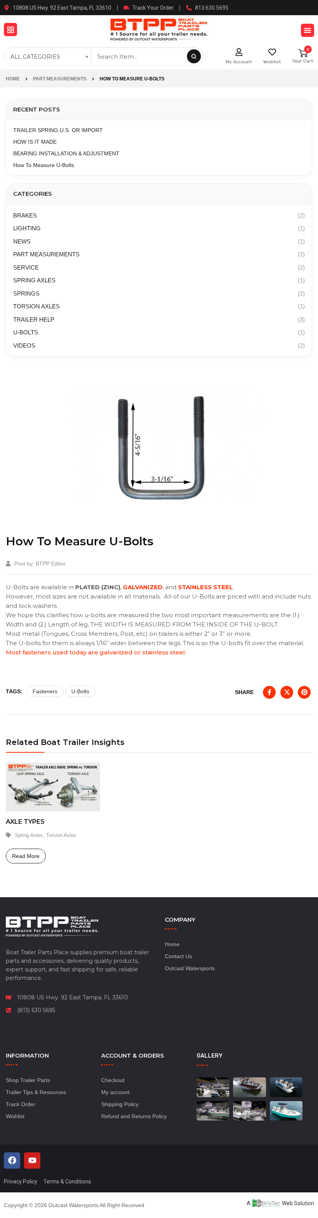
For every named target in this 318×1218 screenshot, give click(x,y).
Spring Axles (34, 280)
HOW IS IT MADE (35, 142)
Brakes (25, 215)
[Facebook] (12, 1160)
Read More (26, 856)
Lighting (27, 228)
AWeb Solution (280, 1203)
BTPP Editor (51, 563)
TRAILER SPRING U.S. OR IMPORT (58, 130)
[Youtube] (32, 1160)
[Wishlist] (272, 52)
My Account (239, 61)
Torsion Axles (36, 306)
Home (13, 79)
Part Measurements (59, 79)
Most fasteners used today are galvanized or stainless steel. (96, 652)
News (22, 241)
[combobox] (48, 56)
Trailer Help (33, 319)
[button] (10, 29)
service (26, 267)
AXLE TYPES (25, 821)
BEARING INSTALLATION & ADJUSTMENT (66, 153)
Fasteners (45, 691)
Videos (24, 345)
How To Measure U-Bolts (43, 165)
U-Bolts (25, 332)
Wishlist (272, 61)
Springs (26, 293)
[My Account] (239, 52)
